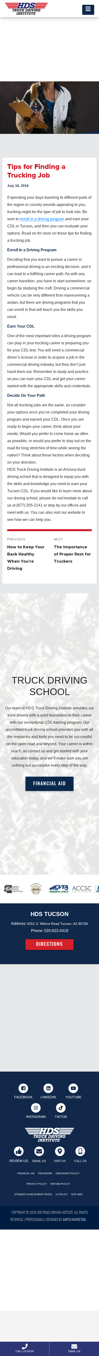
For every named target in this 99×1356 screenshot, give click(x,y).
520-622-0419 (56, 931)
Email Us (74, 1351)
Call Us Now (25, 1351)
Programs (45, 1173)
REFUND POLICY (60, 1184)
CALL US (80, 1161)
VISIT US (60, 1161)
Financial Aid (26, 1173)
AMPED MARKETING (74, 1220)
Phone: (37, 931)
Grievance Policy (68, 1173)
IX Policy (62, 1194)
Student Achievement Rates (33, 1194)
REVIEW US (18, 1161)
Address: (18, 923)
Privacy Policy (37, 1184)
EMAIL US (39, 1161)
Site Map (77, 1194)
